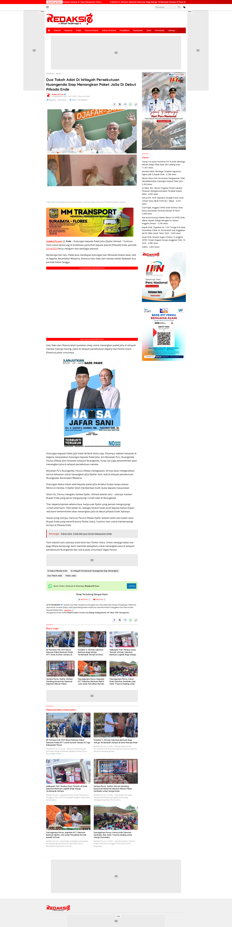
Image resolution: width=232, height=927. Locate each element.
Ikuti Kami (84, 599)
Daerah (57, 30)
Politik (78, 30)
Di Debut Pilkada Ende (57, 571)
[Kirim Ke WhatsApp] (130, 104)
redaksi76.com (58, 94)
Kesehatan (138, 30)
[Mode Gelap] (184, 7)
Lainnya (171, 30)
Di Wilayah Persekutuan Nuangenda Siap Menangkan (94, 571)
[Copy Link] (136, 104)
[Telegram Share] (125, 104)
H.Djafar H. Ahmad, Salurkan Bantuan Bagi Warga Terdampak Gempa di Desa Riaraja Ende (99, 2)
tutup (42, 11)
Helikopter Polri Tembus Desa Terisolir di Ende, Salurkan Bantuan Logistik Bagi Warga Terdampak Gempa (123, 652)
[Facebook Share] (114, 104)
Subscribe (99, 599)
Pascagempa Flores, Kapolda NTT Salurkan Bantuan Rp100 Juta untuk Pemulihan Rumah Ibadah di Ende (91, 681)
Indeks (145, 247)
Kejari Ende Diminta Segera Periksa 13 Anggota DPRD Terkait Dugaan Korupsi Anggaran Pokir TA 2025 (163, 240)
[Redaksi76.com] (69, 18)
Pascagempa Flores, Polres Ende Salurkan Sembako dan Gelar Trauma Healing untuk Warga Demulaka (123, 681)
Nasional (68, 30)
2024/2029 (52, 248)
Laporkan (67, 610)
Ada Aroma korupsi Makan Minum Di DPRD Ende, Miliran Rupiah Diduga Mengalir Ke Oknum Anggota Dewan (163, 220)
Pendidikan (125, 30)
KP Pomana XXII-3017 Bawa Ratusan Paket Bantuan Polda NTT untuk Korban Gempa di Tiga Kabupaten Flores (59, 652)
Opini (149, 30)
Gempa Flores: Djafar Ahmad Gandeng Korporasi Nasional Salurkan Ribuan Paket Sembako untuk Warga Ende (59, 681)
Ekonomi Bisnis (91, 30)
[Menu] (48, 7)
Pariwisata (159, 30)
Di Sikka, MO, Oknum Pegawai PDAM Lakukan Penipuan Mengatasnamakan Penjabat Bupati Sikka (162, 191)
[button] (179, 7)
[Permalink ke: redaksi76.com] (48, 95)
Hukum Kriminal (109, 30)
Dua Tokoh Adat (55, 575)
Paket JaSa (71, 575)
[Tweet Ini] (120, 104)
